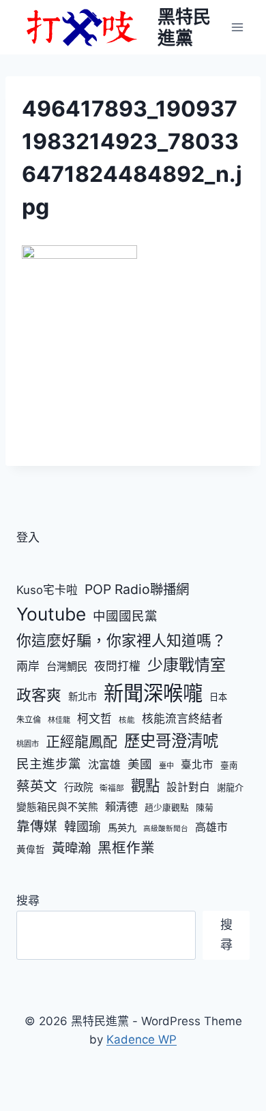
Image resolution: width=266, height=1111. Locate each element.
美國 (140, 764)
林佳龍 (59, 720)
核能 (127, 720)
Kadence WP (141, 1039)
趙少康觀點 (167, 807)
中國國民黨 (125, 615)
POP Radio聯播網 (137, 589)
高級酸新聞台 (165, 828)
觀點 (145, 785)
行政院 (78, 787)
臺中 (166, 765)
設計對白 (188, 787)
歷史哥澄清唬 (171, 741)
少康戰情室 (186, 664)
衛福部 (112, 788)
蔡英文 (36, 786)
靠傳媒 (36, 826)
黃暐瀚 (71, 848)
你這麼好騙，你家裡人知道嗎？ (121, 640)
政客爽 (38, 695)
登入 (28, 537)
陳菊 (204, 807)
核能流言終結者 (182, 718)
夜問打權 (117, 666)
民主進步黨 (48, 763)
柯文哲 (94, 718)
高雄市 (211, 827)
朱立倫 (28, 720)
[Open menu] (237, 26)
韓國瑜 (82, 826)
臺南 (229, 765)
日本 (218, 696)
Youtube (51, 614)
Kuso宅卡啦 (47, 590)
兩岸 (28, 666)
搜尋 (28, 900)
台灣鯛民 (66, 666)
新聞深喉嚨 (153, 693)
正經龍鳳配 (81, 741)
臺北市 (197, 764)
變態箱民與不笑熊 (57, 807)
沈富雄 (104, 764)
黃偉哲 (30, 849)
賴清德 (121, 806)
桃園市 (27, 744)
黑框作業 (126, 847)
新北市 (82, 696)
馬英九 (122, 827)
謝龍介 (230, 787)
